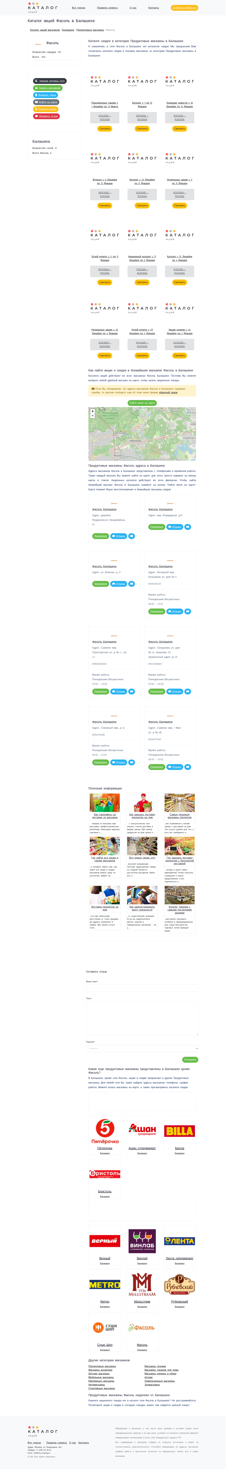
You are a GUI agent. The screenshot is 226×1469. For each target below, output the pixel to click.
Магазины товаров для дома (161, 1370)
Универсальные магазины (160, 1381)
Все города (78, 8)
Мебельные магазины (101, 1377)
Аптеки (149, 1377)
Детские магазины (99, 1374)
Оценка (90, 1042)
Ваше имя (92, 982)
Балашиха (68, 30)
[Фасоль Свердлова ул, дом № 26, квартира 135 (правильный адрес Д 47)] (143, 430)
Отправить (190, 1059)
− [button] (93, 416)
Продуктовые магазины (90, 30)
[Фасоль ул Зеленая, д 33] (137, 438)
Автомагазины (96, 1385)
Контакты (153, 8)
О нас (133, 8)
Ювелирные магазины (101, 1381)
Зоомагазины (152, 1385)
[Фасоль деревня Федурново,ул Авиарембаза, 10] (163, 459)
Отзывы (120, 536)
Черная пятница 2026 (51, 81)
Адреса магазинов (50, 88)
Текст (88, 998)
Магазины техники (155, 1366)
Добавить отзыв (48, 116)
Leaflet (192, 459)
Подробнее (100, 536)
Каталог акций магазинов (45, 30)
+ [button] (93, 411)
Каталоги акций (47, 109)
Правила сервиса (107, 8)
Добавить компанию (184, 8)
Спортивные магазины (101, 1388)
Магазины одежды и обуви (160, 1374)
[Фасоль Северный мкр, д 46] (154, 443)
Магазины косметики (100, 1370)
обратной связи (168, 392)
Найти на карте (48, 102)
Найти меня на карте (142, 403)
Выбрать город (47, 95)
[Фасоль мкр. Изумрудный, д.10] (125, 432)
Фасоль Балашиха (104, 509)
